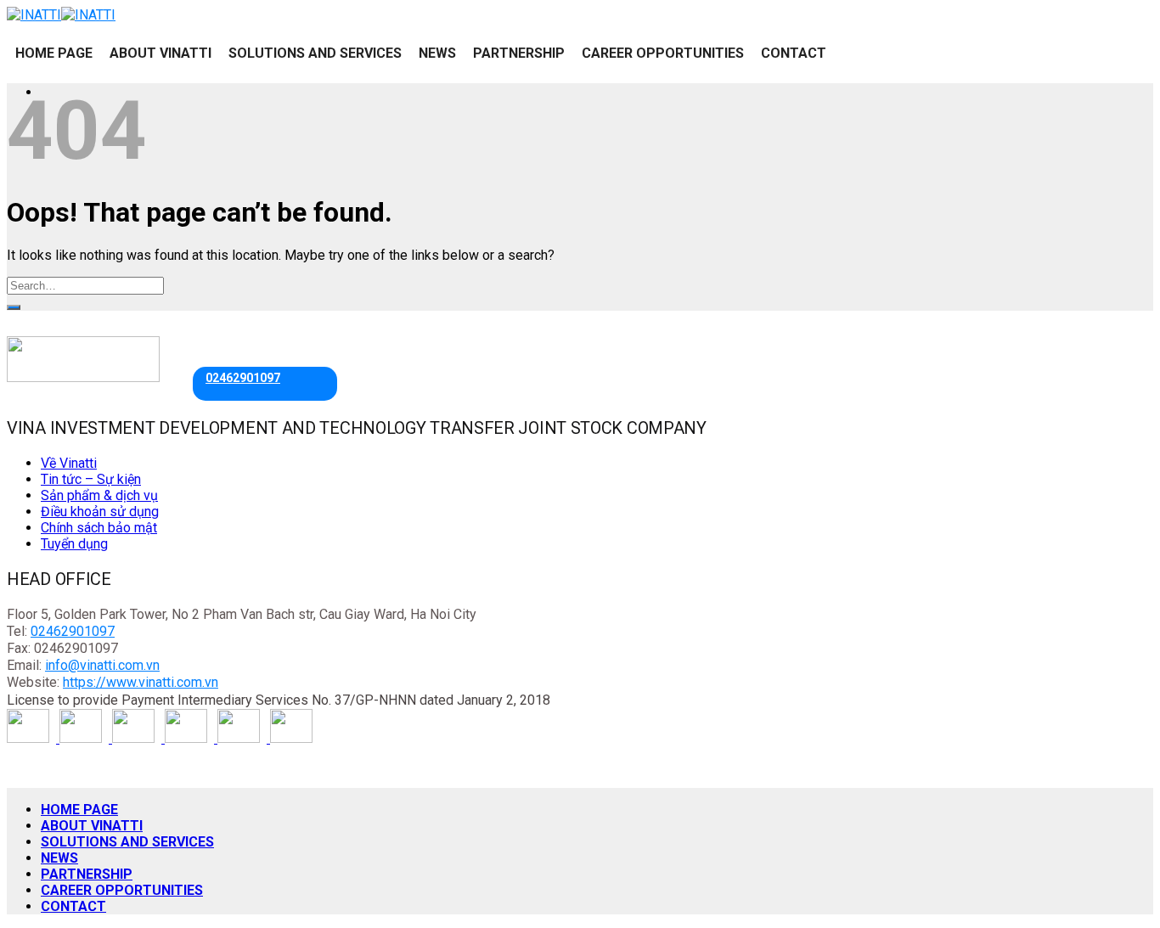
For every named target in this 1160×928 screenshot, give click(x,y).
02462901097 (243, 378)
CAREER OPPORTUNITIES (663, 53)
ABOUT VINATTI (160, 53)
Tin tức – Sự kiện (91, 479)
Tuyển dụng (74, 544)
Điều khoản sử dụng (100, 511)
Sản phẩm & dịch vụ (99, 495)
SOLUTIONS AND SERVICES (315, 53)
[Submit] (13, 307)
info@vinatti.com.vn (102, 665)
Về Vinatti (69, 463)
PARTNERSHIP (519, 53)
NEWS (437, 53)
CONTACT (793, 53)
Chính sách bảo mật (99, 528)
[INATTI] (61, 15)
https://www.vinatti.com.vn (140, 682)
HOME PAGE (54, 53)
